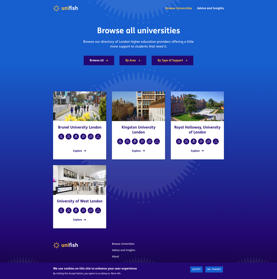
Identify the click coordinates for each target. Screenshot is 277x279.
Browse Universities (178, 8)
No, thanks (214, 269)
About (115, 256)
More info (116, 273)
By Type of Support (170, 60)
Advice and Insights (210, 8)
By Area (131, 60)
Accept (196, 269)
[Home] (65, 8)
